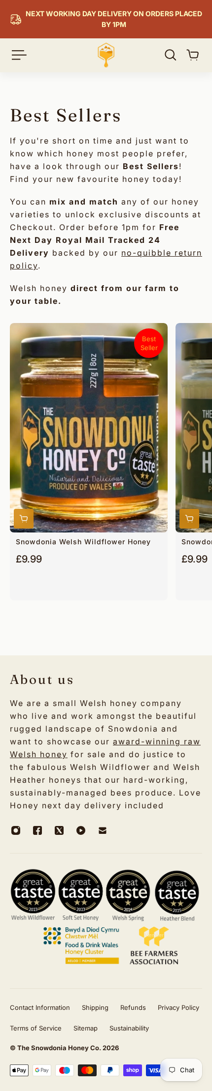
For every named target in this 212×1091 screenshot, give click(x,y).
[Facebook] (37, 830)
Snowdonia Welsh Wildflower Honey (83, 541)
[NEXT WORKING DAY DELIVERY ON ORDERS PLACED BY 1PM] (106, 19)
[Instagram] (16, 830)
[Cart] (192, 55)
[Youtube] (81, 830)
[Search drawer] (170, 55)
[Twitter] (59, 830)
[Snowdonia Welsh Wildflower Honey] (89, 427)
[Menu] (18, 55)
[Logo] (106, 55)
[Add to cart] (24, 519)
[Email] (102, 830)
